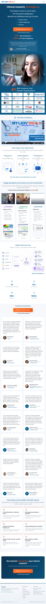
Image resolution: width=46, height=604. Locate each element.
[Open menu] (44, 2)
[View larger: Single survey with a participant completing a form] (8, 167)
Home (24, 588)
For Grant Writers (26, 591)
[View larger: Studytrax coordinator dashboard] (23, 227)
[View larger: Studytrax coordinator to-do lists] (23, 234)
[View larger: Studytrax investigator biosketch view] (38, 234)
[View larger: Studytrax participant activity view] (8, 234)
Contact (24, 597)
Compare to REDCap (26, 592)
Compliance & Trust (26, 594)
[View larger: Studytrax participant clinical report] (8, 227)
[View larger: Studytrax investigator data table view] (38, 227)
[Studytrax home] (8, 1)
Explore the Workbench (38, 273)
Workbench (25, 589)
